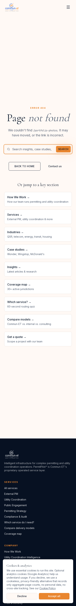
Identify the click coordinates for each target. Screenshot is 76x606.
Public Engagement (15, 505)
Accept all (54, 596)
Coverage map (13, 533)
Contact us (55, 166)
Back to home (24, 166)
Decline (22, 596)
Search (63, 149)
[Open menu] (68, 7)
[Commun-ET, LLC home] (11, 7)
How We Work (12, 551)
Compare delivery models (19, 528)
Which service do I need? (19, 522)
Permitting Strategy (15, 510)
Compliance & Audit (15, 516)
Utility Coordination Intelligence (22, 557)
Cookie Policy (47, 588)
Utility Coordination (15, 499)
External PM (11, 493)
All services (10, 488)
